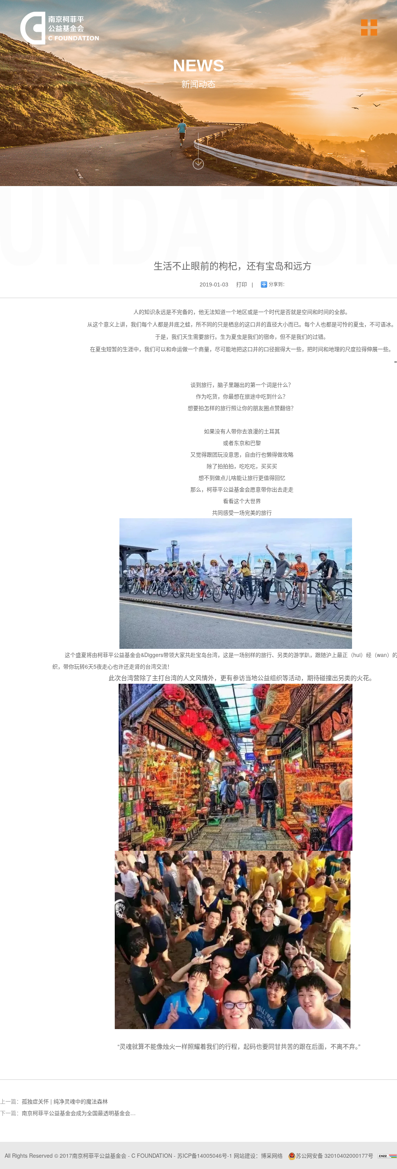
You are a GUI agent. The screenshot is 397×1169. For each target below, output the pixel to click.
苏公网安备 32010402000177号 (334, 1155)
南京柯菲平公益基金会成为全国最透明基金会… (79, 1113)
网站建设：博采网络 (258, 1155)
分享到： (278, 284)
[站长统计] (387, 1155)
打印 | (244, 284)
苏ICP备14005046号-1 (204, 1155)
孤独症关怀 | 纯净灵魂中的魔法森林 (65, 1101)
